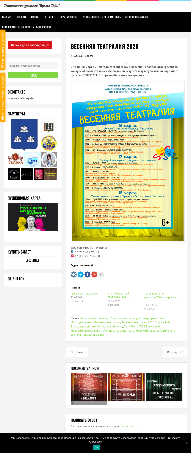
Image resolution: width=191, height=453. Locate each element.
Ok (96, 447)
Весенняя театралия (107, 322)
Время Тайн (163, 322)
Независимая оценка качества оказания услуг (26, 27)
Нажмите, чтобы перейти (21, 98)
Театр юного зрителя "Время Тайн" (32, 5)
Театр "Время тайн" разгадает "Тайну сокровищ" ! (160, 297)
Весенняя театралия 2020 (137, 322)
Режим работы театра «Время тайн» (102, 17)
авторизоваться (129, 426)
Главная (6, 17)
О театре (49, 17)
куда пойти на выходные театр (114, 330)
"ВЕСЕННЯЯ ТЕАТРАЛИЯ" (84, 293)
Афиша (34, 17)
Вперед (172, 352)
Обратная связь (68, 17)
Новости (21, 17)
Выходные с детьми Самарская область (96, 326)
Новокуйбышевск (147, 330)
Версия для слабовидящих (30, 45)
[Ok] (186, 443)
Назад (80, 352)
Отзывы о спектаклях (136, 17)
